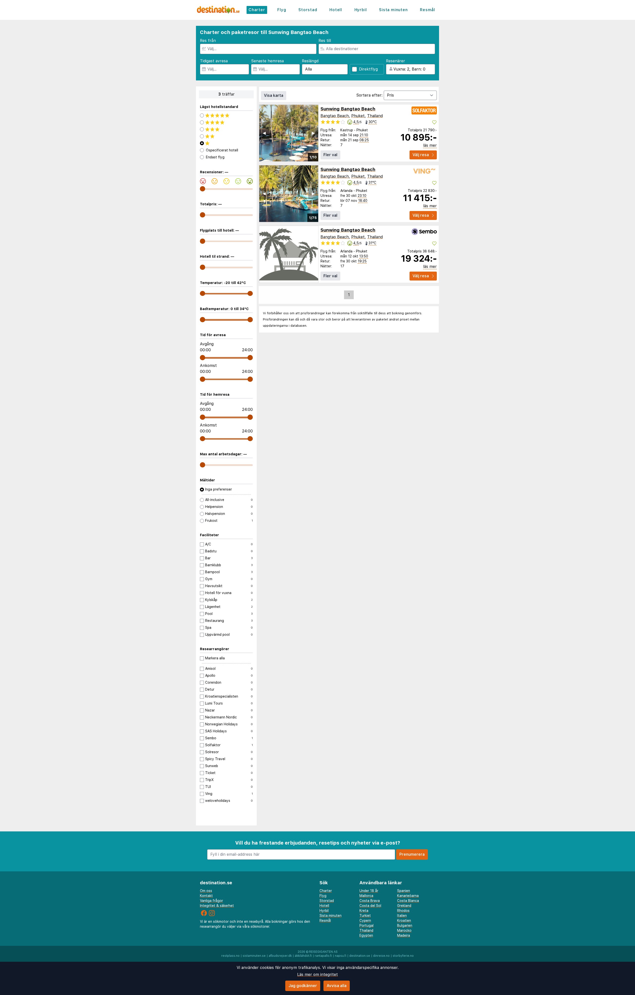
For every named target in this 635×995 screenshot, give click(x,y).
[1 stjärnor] (226, 143)
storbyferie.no (403, 956)
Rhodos (403, 911)
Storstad (307, 9)
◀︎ (264, 133)
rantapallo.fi (323, 956)
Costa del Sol (370, 906)
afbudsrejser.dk (280, 956)
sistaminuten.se (254, 956)
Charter (257, 9)
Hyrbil (360, 9)
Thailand (375, 115)
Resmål (427, 9)
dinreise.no (381, 956)
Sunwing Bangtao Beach (347, 108)
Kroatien (404, 921)
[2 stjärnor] (226, 136)
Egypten (366, 935)
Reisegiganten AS (323, 952)
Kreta (363, 911)
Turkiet (365, 916)
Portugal (366, 925)
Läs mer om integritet (317, 974)
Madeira (403, 935)
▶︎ (313, 133)
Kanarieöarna (408, 896)
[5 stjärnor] (226, 115)
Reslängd (310, 61)
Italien (402, 916)
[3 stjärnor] (226, 129)
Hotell (335, 9)
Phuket (358, 115)
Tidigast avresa (214, 61)
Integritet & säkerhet (217, 906)
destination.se (359, 956)
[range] (202, 188)
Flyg (281, 9)
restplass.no (230, 956)
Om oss (206, 891)
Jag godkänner (302, 985)
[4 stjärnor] (226, 122)
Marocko (404, 930)
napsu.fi (340, 956)
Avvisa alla (337, 985)
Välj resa (421, 154)
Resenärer (395, 61)
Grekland (404, 906)
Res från (208, 40)
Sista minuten (393, 9)
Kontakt (206, 896)
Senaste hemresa (267, 61)
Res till (324, 40)
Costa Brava (369, 901)
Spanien (403, 891)
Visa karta (273, 95)
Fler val (330, 154)
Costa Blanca (408, 901)
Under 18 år (368, 891)
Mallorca (366, 896)
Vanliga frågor (211, 901)
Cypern (365, 921)
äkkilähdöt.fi (303, 956)
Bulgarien (404, 925)
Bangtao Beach (334, 115)
